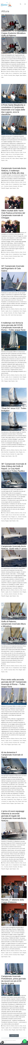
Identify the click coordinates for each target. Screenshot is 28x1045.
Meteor (17, 158)
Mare (14, 75)
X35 (9, 315)
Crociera (6, 186)
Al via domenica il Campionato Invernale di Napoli (12, 754)
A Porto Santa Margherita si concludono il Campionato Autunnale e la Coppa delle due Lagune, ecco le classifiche (13, 109)
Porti (22, 256)
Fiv (15, 454)
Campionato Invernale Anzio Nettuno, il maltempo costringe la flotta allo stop (13, 170)
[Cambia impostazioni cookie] (2, 1042)
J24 (18, 186)
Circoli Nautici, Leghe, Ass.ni (11, 797)
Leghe (18, 454)
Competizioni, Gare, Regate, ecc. (15, 156)
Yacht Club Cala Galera (16, 315)
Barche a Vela (18, 71)
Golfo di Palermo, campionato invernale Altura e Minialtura (13, 623)
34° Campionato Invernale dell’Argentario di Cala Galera (12, 268)
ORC (2, 381)
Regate (17, 75)
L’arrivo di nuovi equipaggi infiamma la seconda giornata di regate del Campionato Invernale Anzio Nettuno (13, 816)
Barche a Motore (11, 71)
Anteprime (9, 795)
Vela (2, 77)
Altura (4, 71)
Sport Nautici (23, 75)
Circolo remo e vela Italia (19, 514)
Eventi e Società (8, 75)
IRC (11, 158)
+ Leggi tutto (14, 1035)
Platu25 (3, 188)
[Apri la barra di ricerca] (20, 4)
